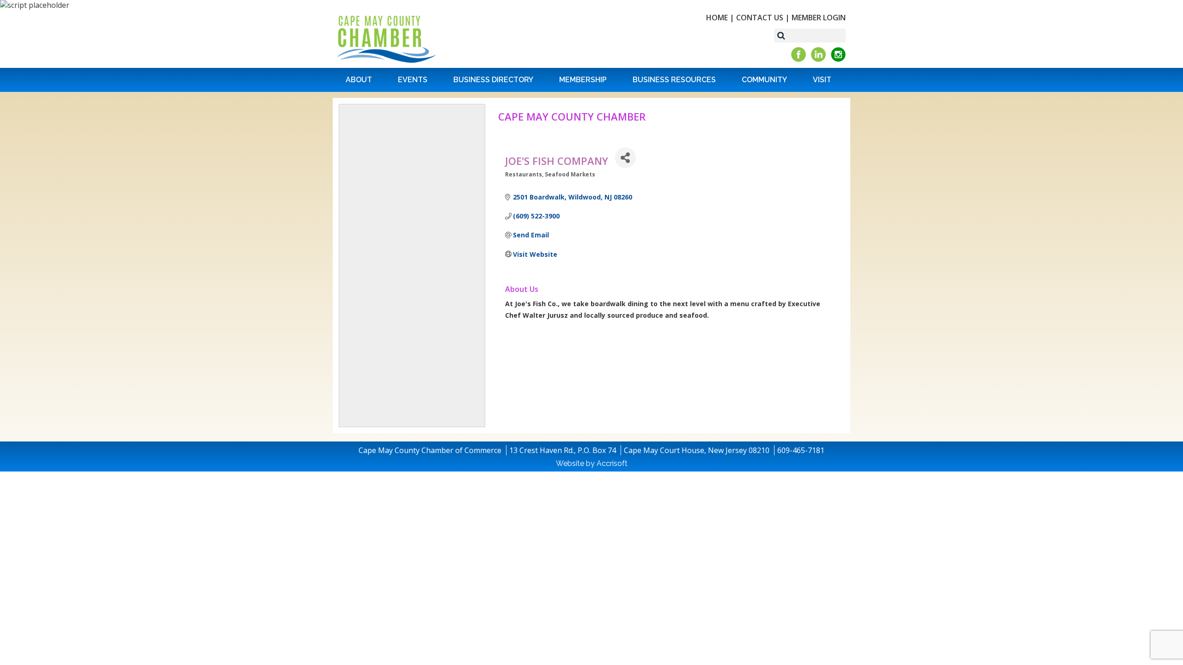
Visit (822, 79)
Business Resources (674, 79)
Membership (583, 79)
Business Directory (493, 79)
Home (717, 17)
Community (764, 79)
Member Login (819, 17)
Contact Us (759, 17)
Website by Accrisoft (592, 463)
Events (412, 79)
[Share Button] (625, 157)
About (359, 79)
